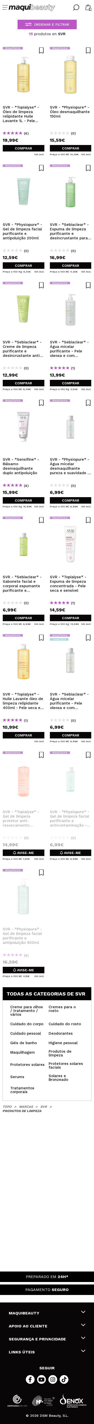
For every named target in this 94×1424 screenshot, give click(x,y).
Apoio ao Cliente (28, 1326)
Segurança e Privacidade (37, 1339)
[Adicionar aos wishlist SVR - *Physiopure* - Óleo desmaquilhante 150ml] (70, 50)
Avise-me (25, 853)
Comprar (23, 148)
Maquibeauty (24, 1313)
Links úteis (22, 1352)
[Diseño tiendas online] (73, 1401)
